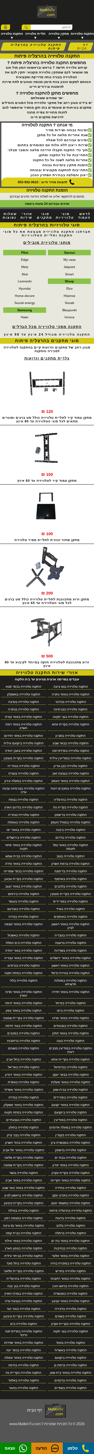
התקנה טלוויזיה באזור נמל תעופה (70, 846)
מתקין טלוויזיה (59, 33)
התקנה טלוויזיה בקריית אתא (70, 1059)
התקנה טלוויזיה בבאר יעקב (70, 1074)
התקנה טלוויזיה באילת (23, 1210)
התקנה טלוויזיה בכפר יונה (23, 1350)
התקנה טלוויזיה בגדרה (23, 1097)
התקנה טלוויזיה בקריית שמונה (23, 1018)
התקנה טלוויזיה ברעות (70, 1218)
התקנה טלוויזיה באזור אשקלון (23, 1105)
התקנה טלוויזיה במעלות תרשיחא (70, 982)
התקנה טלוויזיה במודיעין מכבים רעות (70, 1050)
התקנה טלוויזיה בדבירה (70, 1309)
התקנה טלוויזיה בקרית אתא (70, 724)
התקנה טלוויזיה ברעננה (70, 943)
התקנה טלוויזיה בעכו (70, 1041)
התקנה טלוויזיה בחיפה (23, 1365)
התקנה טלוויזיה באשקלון (23, 694)
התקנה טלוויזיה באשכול (23, 935)
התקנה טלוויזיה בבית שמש (23, 856)
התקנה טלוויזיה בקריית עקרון (70, 1324)
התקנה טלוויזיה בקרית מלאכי (23, 1157)
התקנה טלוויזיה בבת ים (70, 1157)
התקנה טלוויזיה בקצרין (70, 1135)
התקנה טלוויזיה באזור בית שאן (70, 1372)
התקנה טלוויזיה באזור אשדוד (23, 1089)
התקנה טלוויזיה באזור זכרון (70, 1165)
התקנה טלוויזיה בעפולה (23, 822)
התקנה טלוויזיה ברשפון (70, 1150)
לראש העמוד (84, 215)
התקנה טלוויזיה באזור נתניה (70, 694)
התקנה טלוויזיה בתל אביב (23, 1059)
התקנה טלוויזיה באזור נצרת (23, 717)
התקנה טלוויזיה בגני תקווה (71, 717)
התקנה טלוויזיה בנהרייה (24, 766)
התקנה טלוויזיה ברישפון (71, 815)
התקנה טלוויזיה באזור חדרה (70, 992)
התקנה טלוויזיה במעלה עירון (23, 781)
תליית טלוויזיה (35, 33)
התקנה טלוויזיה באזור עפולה (23, 1357)
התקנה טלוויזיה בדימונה (70, 871)
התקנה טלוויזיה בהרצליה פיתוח (70, 1210)
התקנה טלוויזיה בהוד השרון (23, 1142)
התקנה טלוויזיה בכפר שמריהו (23, 871)
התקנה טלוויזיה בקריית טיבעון (23, 1316)
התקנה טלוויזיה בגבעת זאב (70, 773)
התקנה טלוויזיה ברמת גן (70, 1365)
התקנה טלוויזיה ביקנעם (70, 1357)
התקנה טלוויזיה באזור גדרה (23, 863)
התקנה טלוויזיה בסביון (70, 735)
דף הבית (83, 46)
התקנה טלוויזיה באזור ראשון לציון (70, 926)
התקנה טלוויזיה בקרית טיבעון (23, 1203)
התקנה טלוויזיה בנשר (23, 1173)
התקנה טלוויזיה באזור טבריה (23, 958)
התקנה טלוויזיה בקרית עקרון (71, 1173)
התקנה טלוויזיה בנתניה (23, 709)
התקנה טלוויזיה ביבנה (70, 830)
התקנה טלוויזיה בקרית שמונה (23, 1165)
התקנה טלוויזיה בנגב (70, 856)
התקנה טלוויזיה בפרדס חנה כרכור (23, 1333)
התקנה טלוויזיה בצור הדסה (23, 1026)
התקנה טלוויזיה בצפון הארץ (23, 1248)
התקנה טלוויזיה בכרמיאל (70, 1067)
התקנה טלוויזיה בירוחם (23, 894)
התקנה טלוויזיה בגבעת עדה (23, 1301)
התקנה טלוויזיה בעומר (23, 901)
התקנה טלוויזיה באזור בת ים (70, 1241)
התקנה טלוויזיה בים (23, 1324)
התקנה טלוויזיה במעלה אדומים (70, 1127)
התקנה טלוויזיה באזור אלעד (70, 1256)
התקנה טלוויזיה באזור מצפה (23, 924)
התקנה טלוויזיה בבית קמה (23, 1233)
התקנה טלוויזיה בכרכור (70, 702)
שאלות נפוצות (9, 215)
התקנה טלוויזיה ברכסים (70, 1380)
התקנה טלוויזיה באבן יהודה (23, 750)
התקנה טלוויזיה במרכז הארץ (23, 1293)
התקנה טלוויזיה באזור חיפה (23, 1003)
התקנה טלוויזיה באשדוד (70, 1350)
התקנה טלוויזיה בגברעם (23, 909)
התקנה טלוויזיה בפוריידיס (70, 901)
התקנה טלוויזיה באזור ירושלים (70, 958)
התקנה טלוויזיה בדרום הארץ (23, 807)
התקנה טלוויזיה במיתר (70, 1003)
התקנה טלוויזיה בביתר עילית (23, 1256)
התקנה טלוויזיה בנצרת (23, 773)
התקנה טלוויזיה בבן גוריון (70, 766)
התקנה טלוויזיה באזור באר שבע (23, 1188)
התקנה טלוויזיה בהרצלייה (23, 1278)
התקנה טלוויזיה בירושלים (24, 837)
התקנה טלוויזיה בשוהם (23, 1048)
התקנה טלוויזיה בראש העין (70, 1286)
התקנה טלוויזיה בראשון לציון (23, 1195)
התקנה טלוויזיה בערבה (23, 702)
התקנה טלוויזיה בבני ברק (23, 1135)
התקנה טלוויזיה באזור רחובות (70, 1278)
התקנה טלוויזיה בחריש (70, 1271)
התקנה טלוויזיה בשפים (70, 1316)
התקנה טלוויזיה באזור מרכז (70, 1018)
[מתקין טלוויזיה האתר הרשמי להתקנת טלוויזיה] (47, 11)
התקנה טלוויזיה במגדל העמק (70, 822)
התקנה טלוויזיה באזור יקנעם (71, 1105)
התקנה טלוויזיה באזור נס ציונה (23, 1225)
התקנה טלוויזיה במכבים (23, 1033)
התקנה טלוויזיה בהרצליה (70, 799)
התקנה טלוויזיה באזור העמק (71, 781)
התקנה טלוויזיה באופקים (70, 916)
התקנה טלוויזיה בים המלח (23, 943)
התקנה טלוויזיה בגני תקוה (70, 1331)
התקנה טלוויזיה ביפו (70, 1010)
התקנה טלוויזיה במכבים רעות (71, 788)
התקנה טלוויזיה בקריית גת (23, 1372)
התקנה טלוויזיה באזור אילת (23, 1241)
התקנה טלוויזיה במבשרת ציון (70, 1142)
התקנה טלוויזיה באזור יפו (24, 830)
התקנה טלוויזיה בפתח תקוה (23, 973)
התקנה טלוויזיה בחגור (23, 1388)
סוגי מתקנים (44, 215)
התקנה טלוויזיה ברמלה (70, 1233)
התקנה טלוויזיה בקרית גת (70, 807)
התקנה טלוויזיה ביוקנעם (70, 1112)
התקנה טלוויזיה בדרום (70, 837)
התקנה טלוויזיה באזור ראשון (70, 965)
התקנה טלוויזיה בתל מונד (23, 1263)
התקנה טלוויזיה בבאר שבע (71, 743)
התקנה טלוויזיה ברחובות (23, 1041)
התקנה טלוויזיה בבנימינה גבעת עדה (23, 790)
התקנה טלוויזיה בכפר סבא (23, 686)
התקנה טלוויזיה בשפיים (70, 1388)
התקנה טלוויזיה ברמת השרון (70, 863)
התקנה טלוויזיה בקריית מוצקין (70, 894)
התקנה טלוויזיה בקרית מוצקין (23, 758)
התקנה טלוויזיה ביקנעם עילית (24, 743)
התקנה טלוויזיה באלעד (23, 1380)
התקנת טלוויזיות (82, 33)
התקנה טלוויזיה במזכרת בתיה (70, 1263)
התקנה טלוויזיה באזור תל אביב (23, 1150)
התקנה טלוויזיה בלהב (70, 1225)
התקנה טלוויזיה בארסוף (71, 879)
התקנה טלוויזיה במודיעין (70, 1120)
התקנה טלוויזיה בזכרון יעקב (70, 1195)
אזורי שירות (26, 215)
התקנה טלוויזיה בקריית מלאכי (23, 1271)
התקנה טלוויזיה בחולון (24, 1127)
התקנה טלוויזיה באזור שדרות (23, 1342)
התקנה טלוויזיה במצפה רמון (23, 1218)
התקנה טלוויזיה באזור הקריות (70, 1180)
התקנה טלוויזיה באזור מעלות (70, 1082)
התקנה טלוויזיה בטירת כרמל (70, 973)
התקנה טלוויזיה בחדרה (70, 1188)
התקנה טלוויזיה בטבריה (70, 935)
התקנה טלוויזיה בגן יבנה (23, 1286)
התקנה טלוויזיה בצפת (23, 799)
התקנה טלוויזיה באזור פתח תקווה (23, 846)
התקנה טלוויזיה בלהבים (71, 886)
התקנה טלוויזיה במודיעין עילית (70, 758)
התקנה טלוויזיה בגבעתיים (23, 1120)
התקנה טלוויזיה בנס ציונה (70, 686)
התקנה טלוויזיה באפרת (23, 1082)
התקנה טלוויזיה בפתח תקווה (23, 1112)
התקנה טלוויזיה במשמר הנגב (70, 1203)
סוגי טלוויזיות (64, 215)
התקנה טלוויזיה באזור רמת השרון (23, 726)
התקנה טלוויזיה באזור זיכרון (23, 1074)
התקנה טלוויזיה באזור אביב (23, 1180)
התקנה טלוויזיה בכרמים (24, 965)
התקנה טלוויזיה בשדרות (70, 950)
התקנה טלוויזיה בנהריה (23, 815)
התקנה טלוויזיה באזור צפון (24, 1010)
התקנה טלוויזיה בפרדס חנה (70, 750)
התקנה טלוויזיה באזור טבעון (70, 1301)
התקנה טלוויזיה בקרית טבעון (23, 879)
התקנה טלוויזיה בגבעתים (71, 1026)
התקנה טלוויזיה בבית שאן (70, 1089)
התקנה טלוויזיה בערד (70, 909)
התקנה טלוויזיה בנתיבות (70, 1248)
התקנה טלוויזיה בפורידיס (70, 1097)
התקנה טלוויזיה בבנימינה (70, 709)
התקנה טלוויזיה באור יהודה (23, 950)
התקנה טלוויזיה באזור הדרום (23, 735)
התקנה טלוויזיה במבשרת (70, 1293)
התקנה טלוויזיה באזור (70, 1342)
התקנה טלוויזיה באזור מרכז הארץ (23, 993)
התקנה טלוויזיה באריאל (23, 1067)
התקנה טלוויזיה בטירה (23, 916)
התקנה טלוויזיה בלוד (23, 980)
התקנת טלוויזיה (12, 33)
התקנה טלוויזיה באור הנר (23, 1309)
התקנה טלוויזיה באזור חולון (70, 1033)
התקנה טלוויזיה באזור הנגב (23, 886)
